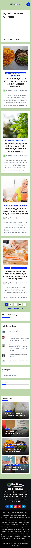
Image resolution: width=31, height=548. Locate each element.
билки (7, 73)
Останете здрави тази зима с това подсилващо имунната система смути (15, 211)
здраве (7, 205)
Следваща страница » (15, 308)
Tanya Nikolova (10, 90)
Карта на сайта (14, 331)
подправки (15, 75)
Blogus (24, 543)
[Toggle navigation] (2, 4)
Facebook (6, 383)
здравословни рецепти (18, 73)
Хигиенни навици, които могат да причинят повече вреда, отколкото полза (14, 469)
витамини (8, 410)
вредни (7, 464)
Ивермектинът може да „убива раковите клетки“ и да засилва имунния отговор (19, 338)
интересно (15, 464)
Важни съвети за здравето (18, 361)
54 (20, 305)
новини (7, 428)
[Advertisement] (15, 28)
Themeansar (15, 545)
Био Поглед (15, 489)
